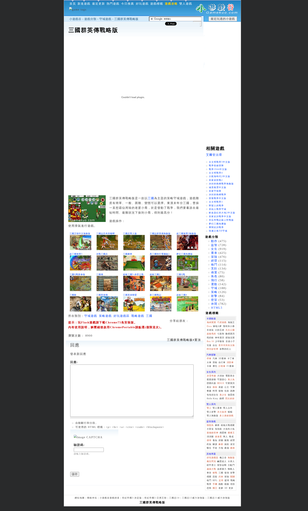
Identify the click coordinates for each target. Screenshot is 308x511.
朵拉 (215, 345)
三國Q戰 (180, 274)
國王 (215, 488)
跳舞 (232, 391)
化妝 (226, 391)
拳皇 (209, 472)
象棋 (221, 444)
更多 (231, 488)
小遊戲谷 (75, 18)
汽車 (215, 358)
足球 (221, 480)
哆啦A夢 (217, 326)
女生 (214, 248)
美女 (209, 387)
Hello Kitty (212, 398)
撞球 (209, 440)
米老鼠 (210, 330)
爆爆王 (231, 432)
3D (225, 488)
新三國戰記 (155, 295)
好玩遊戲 (142, 3)
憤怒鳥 (210, 425)
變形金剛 (222, 465)
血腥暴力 (222, 469)
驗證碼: (79, 444)
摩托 (215, 366)
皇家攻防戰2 (216, 180)
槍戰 (215, 472)
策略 (214, 292)
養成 (231, 436)
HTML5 (216, 307)
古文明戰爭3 (216, 202)
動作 (214, 241)
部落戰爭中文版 (217, 198)
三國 (151, 198)
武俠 (221, 476)
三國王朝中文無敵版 (80, 233)
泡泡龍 (218, 429)
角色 (214, 276)
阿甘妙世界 (212, 349)
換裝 (215, 387)
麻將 (217, 425)
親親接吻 (211, 379)
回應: (74, 362)
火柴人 (231, 461)
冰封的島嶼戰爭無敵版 (221, 183)
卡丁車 (230, 358)
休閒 (214, 303)
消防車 (230, 362)
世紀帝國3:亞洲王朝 (155, 498)
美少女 (223, 395)
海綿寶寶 (211, 322)
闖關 (232, 476)
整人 (225, 436)
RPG (215, 480)
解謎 (215, 444)
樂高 (226, 440)
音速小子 (230, 341)
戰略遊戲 (137, 315)
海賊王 (231, 322)
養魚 (215, 440)
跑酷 (221, 484)
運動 (214, 284)
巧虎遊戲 (222, 322)
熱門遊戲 (113, 3)
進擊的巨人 (225, 349)
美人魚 (231, 379)
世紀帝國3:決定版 (132, 498)
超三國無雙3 (76, 254)
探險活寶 (230, 337)
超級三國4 (181, 295)
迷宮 (232, 444)
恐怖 (209, 488)
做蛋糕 (231, 395)
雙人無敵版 (212, 415)
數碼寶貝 (230, 333)
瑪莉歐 (210, 337)
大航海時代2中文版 (219, 176)
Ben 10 (210, 341)
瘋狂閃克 (211, 461)
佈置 (214, 272)
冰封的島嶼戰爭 (217, 194)
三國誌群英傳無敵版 (160, 233)
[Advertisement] (134, 45)
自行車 (222, 362)
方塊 (221, 448)
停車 (209, 358)
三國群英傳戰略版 (126, 18)
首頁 (73, 3)
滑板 (215, 362)
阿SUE (220, 383)
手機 (215, 484)
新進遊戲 (84, 3)
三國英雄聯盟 (130, 295)
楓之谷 (223, 457)
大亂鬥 (231, 465)
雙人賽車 (217, 408)
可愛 (232, 387)
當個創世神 (212, 432)
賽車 (214, 252)
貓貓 (230, 412)
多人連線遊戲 (226, 415)
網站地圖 (80, 498)
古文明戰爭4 (216, 173)
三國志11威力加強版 (218, 498)
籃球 (227, 480)
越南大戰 (211, 469)
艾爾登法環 (214, 154)
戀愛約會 (211, 383)
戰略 (232, 480)
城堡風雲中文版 (217, 187)
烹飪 (214, 268)
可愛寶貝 (230, 383)
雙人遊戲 (185, 3)
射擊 (214, 295)
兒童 (209, 345)
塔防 (232, 484)
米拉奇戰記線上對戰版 (221, 220)
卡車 (209, 366)
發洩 (226, 472)
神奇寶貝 (219, 337)
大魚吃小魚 (229, 429)
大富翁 (210, 429)
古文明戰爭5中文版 (219, 162)
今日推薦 (127, 3)
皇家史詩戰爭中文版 (220, 216)
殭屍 (209, 476)
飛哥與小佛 (229, 326)
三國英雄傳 (102, 295)
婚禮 (221, 398)
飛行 (214, 280)
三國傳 (99, 274)
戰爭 (209, 484)
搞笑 (226, 444)
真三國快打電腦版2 (160, 254)
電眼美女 (230, 375)
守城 (214, 288)
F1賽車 (230, 366)
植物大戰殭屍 (228, 425)
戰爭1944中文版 (218, 169)
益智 (214, 245)
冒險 (214, 256)
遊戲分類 (90, 18)
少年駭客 (219, 341)
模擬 (226, 484)
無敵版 (231, 457)
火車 (209, 362)
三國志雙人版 (130, 233)
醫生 (209, 448)
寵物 (221, 391)
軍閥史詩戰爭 (216, 227)
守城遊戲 (105, 18)
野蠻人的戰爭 (216, 205)
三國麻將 (127, 254)
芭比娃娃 (230, 398)
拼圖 (221, 440)
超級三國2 (155, 274)
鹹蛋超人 (222, 461)
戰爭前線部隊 (216, 165)
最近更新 (98, 3)
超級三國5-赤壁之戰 (133, 274)
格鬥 (214, 264)
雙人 (209, 408)
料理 (215, 391)
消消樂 (210, 436)
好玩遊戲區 (122, 315)
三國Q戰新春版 (77, 274)
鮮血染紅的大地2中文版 (222, 212)
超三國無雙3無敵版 (186, 233)
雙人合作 (227, 408)
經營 (214, 260)
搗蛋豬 (223, 432)
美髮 (221, 387)
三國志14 (174, 498)
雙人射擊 (211, 412)
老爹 (221, 488)
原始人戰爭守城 (217, 209)
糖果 (232, 448)
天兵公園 (230, 330)
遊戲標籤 (156, 3)
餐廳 (209, 391)
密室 (214, 299)
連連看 (218, 436)
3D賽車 (222, 358)
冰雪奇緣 (211, 375)
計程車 (222, 366)
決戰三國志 (102, 254)
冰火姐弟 (222, 412)
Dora (209, 326)
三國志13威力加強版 (193, 498)
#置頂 (184, 339)
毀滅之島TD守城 (218, 231)
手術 (215, 448)
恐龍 (215, 476)
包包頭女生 (212, 395)
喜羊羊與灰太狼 (227, 345)
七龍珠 (220, 333)
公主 (226, 387)
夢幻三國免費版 (184, 254)
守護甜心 (222, 379)
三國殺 (73, 295)
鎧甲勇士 (211, 465)
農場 (226, 448)
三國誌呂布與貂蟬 (105, 233)
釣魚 (209, 444)
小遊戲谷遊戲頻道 (110, 498)
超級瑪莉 (211, 333)
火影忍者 (219, 330)
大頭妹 (220, 375)
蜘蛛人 (231, 469)
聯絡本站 (92, 498)
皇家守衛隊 (215, 191)
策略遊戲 (105, 315)
